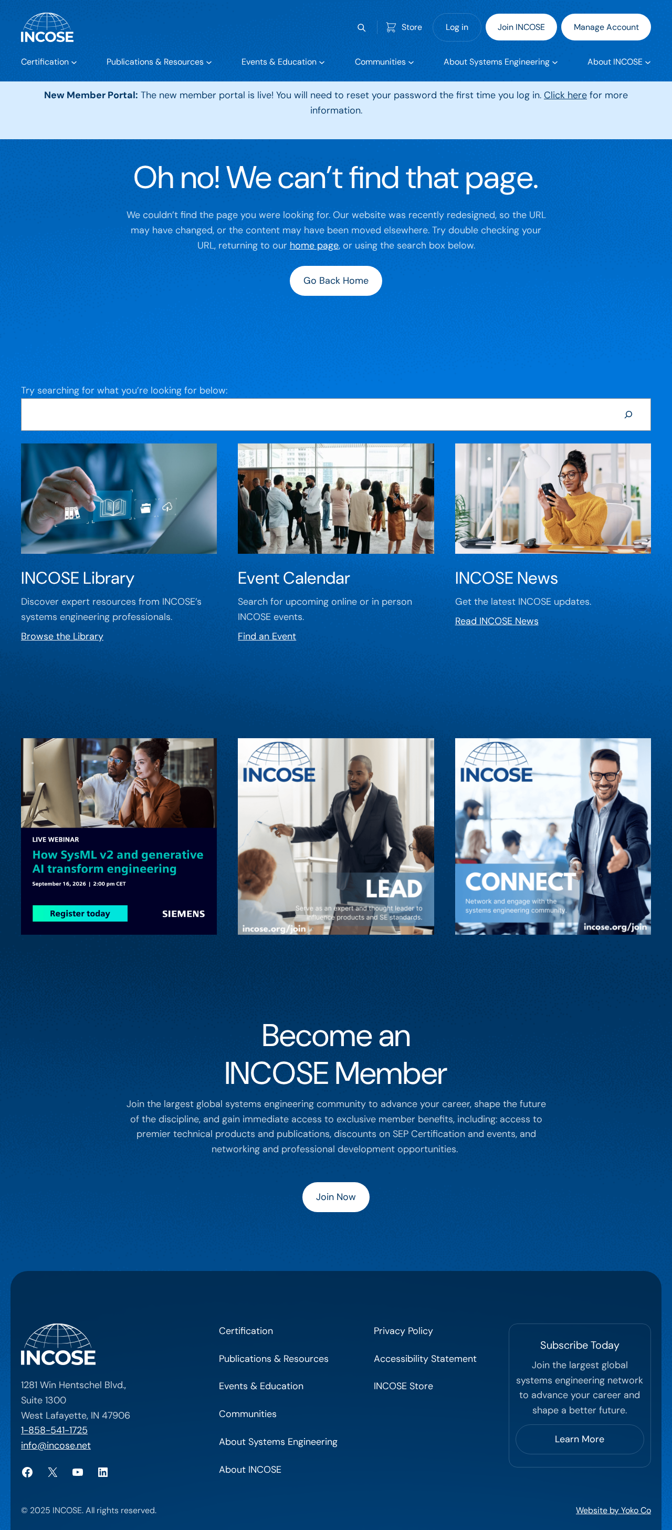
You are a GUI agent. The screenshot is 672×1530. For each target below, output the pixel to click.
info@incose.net (56, 1445)
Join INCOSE (521, 27)
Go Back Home (336, 280)
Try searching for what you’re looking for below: (124, 390)
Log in (457, 27)
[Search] (628, 414)
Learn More (579, 1439)
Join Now (336, 1197)
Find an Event (267, 636)
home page (314, 245)
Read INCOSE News (497, 621)
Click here (565, 95)
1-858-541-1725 (54, 1430)
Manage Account (606, 27)
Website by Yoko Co (613, 1510)
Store (412, 27)
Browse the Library (62, 636)
